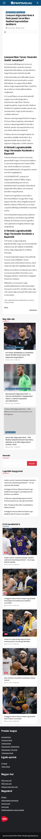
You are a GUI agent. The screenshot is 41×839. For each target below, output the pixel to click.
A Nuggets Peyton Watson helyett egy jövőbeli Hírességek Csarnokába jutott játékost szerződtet (18, 491)
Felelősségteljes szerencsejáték (12, 810)
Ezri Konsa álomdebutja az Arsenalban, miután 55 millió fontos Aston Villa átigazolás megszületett (19, 354)
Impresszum (5, 804)
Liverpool (31, 300)
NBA (6, 552)
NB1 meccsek (6, 780)
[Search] (37, 3)
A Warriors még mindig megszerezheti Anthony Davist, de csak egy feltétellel (18, 499)
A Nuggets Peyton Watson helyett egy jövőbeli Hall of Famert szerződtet (18, 512)
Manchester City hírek (9, 750)
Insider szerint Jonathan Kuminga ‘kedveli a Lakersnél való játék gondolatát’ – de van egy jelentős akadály (20, 482)
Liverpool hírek (20, 12)
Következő (33, 310)
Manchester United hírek (10, 747)
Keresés (6, 455)
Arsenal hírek (9, 347)
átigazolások (23, 300)
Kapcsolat (5, 807)
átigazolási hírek (13, 300)
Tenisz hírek (5, 767)
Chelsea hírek (6, 743)
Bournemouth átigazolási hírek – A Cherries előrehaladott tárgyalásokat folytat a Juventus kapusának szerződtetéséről (19, 397)
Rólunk (3, 797)
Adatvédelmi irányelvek (9, 800)
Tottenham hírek (7, 753)
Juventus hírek (20, 388)
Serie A (28, 388)
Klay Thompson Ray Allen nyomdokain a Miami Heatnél (18, 506)
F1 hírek (4, 763)
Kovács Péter (11, 28)
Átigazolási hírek (10, 12)
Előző (6, 307)
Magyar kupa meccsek (9, 787)
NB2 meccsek (6, 784)
